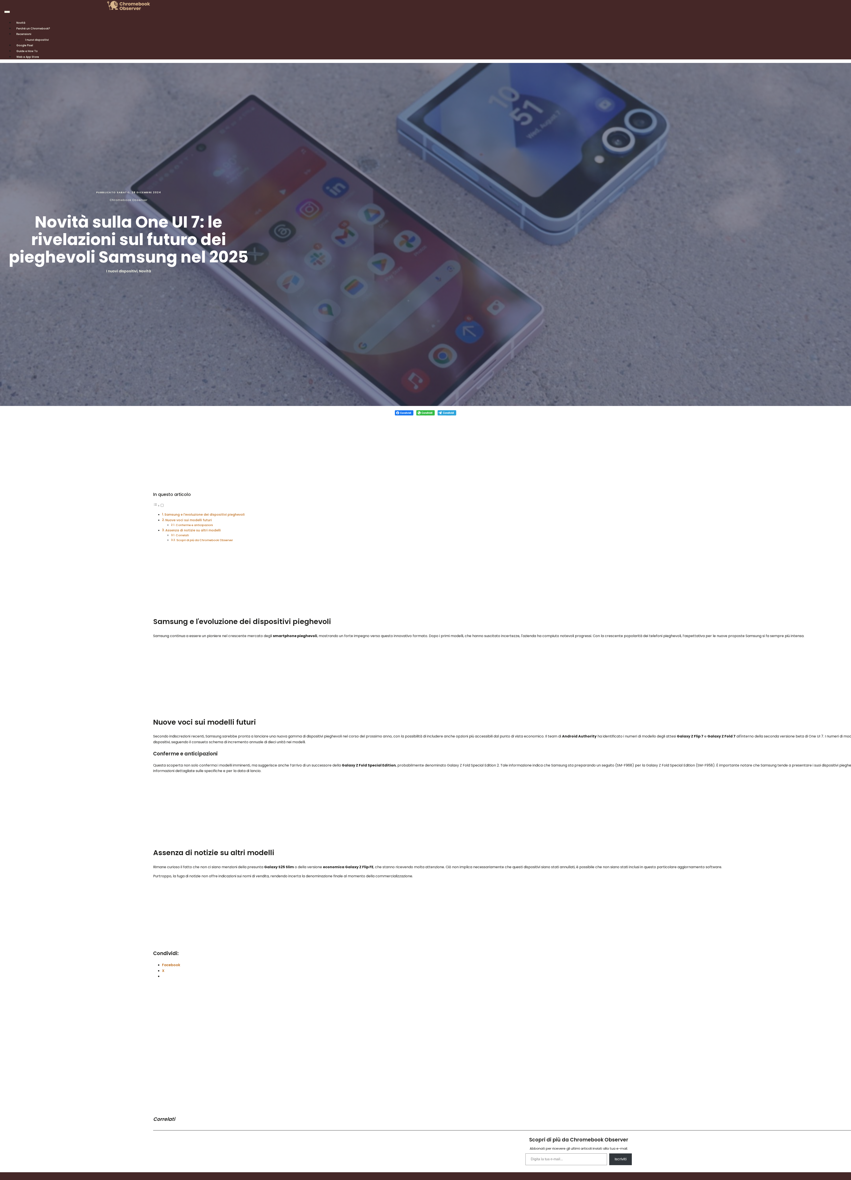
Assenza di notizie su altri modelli (193, 530)
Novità (145, 271)
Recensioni (23, 34)
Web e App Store (27, 57)
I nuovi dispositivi (37, 40)
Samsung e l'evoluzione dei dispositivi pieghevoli (204, 514)
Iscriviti (621, 1159)
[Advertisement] (425, 451)
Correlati (182, 535)
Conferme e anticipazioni (194, 525)
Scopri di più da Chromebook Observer (204, 540)
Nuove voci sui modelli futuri (188, 520)
